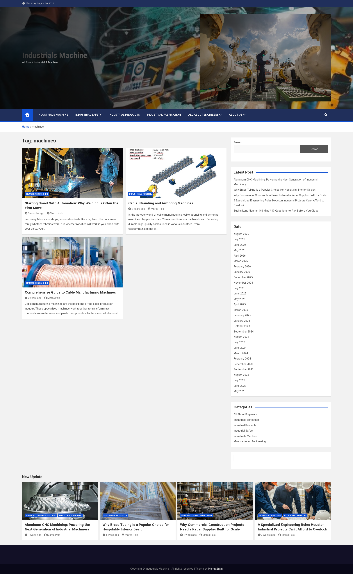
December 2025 (243, 277)
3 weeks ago (268, 534)
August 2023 (241, 375)
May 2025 (239, 299)
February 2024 (242, 358)
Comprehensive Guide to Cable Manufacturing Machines (70, 292)
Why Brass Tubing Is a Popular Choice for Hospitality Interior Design (275, 189)
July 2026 (239, 239)
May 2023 (239, 391)
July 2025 (239, 288)
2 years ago (138, 208)
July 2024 (239, 342)
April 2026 (240, 255)
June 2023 (240, 385)
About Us (235, 114)
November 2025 (243, 282)
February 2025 (242, 315)
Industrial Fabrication (164, 114)
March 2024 (241, 353)
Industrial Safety (88, 114)
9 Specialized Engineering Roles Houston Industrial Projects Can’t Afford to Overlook (292, 527)
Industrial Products (124, 114)
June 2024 (240, 347)
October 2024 (242, 326)
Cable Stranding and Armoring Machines (160, 203)
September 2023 (244, 369)
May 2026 (239, 250)
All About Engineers (203, 114)
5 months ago (36, 213)
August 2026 (241, 234)
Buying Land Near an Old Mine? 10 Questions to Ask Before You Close (276, 210)
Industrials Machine (54, 55)
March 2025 (241, 310)
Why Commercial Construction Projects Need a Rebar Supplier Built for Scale (280, 195)
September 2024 (244, 331)
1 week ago (34, 534)
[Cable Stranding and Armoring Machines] (176, 173)
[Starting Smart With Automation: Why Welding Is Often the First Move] (72, 173)
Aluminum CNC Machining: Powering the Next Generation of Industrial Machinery (57, 527)
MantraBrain (215, 568)
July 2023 (239, 380)
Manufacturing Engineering (250, 441)
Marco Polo (56, 213)
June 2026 (240, 244)
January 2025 (242, 320)
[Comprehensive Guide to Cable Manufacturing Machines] (72, 262)
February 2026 (242, 266)
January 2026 (242, 271)
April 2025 (240, 304)
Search (238, 142)
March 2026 (241, 261)
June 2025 (240, 293)
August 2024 (241, 337)
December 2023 (243, 364)
